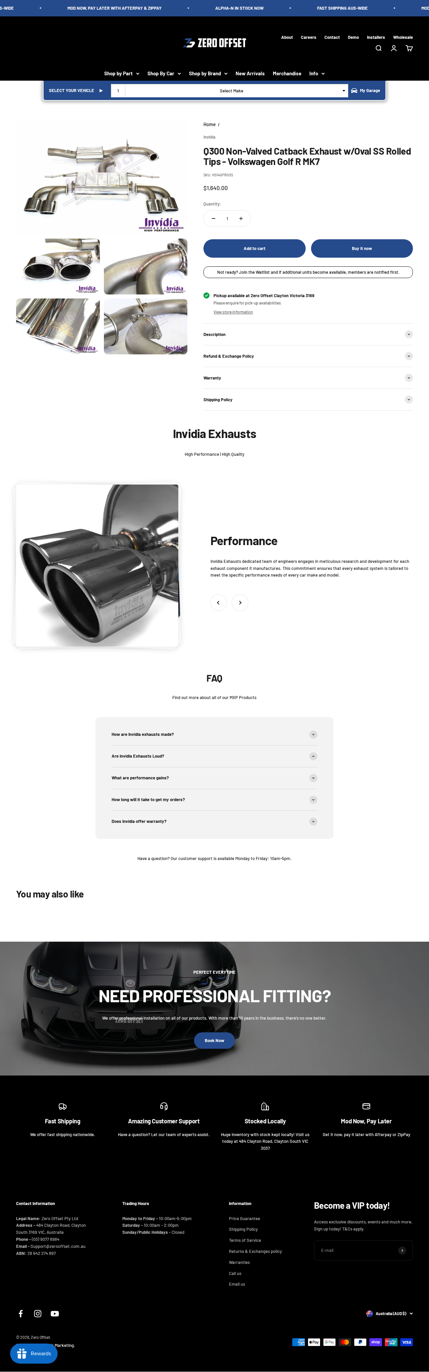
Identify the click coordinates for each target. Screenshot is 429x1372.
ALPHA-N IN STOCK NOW (228, 8)
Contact (332, 36)
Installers (376, 36)
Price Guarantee (244, 1218)
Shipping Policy (243, 1229)
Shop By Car (160, 73)
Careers (308, 36)
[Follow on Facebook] (20, 1313)
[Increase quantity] (241, 218)
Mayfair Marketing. (57, 1345)
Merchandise (287, 73)
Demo (353, 36)
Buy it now (362, 248)
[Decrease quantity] (213, 218)
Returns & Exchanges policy (255, 1251)
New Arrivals (250, 73)
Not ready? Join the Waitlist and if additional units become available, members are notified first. (308, 272)
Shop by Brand (205, 73)
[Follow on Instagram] (37, 1313)
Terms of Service (245, 1240)
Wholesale (403, 36)
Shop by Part (118, 73)
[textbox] (233, 90)
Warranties (239, 1262)
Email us (237, 1284)
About (287, 36)
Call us (235, 1273)
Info (313, 73)
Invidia (209, 137)
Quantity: (212, 203)
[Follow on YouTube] (54, 1313)
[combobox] (229, 90)
